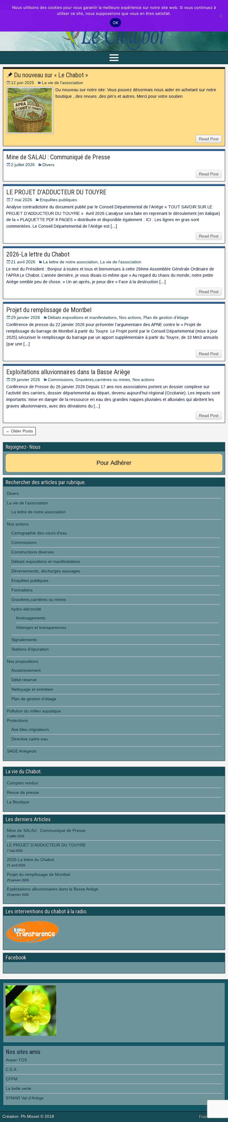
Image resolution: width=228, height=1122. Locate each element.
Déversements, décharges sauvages (45, 571)
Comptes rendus (22, 782)
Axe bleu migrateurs (30, 729)
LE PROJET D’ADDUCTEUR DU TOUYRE (57, 192)
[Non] (221, 16)
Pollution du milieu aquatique (34, 711)
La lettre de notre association (70, 261)
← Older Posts (19, 431)
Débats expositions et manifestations (82, 317)
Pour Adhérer (114, 462)
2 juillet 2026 (23, 164)
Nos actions (130, 317)
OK (115, 22)
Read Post (208, 138)
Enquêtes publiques (58, 199)
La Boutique (18, 802)
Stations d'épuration (30, 649)
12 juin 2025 (22, 82)
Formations (22, 590)
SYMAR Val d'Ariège (25, 1098)
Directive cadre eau (29, 739)
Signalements (24, 639)
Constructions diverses (32, 552)
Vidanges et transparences (41, 627)
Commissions (60, 379)
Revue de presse (23, 792)
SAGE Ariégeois (22, 751)
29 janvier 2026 (25, 317)
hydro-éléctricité (26, 609)
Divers (48, 164)
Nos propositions (22, 661)
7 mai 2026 (21, 199)
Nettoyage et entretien (32, 689)
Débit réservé (24, 679)
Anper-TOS (16, 1060)
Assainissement (26, 670)
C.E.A (11, 1069)
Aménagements (30, 618)
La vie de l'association (62, 82)
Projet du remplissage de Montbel (48, 310)
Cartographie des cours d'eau (39, 533)
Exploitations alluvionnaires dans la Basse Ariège (68, 372)
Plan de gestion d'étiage (166, 317)
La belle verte (18, 1088)
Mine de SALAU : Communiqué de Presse (58, 157)
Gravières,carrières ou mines (102, 379)
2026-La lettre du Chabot (37, 254)
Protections (17, 720)
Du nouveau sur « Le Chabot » (51, 75)
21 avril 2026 (23, 261)
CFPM (12, 1079)
